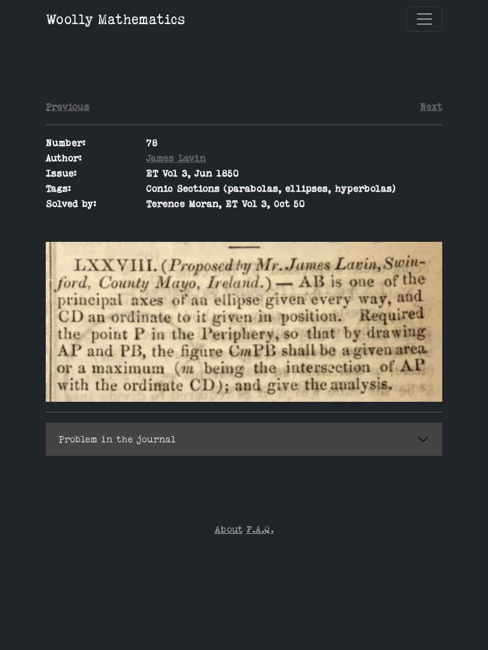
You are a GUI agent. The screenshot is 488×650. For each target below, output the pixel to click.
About (229, 529)
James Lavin (176, 157)
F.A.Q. (260, 529)
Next (431, 106)
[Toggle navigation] (424, 19)
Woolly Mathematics (116, 19)
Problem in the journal (117, 439)
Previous (68, 106)
